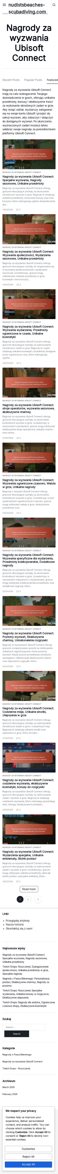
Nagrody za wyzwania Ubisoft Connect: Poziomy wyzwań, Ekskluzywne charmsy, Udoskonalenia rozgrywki (28, 637)
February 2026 (9, 1094)
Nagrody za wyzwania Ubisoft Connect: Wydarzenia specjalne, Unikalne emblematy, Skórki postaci (28, 855)
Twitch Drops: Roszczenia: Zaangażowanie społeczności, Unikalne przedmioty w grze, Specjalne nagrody (25, 970)
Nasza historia (15, 924)
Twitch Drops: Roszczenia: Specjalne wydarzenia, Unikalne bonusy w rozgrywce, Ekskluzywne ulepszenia (25, 994)
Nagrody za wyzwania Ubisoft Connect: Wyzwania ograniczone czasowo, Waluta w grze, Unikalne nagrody (29, 483)
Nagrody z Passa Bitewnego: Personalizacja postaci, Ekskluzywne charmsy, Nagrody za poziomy (25, 982)
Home (5, 13)
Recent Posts (10, 80)
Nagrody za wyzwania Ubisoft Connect (21, 172)
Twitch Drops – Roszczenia (16, 1068)
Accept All (28, 1164)
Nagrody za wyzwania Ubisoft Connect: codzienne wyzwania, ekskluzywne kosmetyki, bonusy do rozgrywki (28, 783)
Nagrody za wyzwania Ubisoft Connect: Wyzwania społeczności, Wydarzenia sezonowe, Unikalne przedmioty (28, 255)
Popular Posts (33, 80)
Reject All (28, 1156)
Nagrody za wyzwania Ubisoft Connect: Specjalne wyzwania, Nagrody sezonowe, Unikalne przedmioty (28, 180)
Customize (28, 1148)
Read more (29, 889)
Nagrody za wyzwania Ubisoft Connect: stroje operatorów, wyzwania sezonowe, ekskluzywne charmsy (28, 408)
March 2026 (8, 1087)
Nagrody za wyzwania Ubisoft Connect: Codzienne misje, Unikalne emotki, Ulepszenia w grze (28, 712)
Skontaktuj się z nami (19, 928)
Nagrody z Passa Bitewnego (17, 1054)
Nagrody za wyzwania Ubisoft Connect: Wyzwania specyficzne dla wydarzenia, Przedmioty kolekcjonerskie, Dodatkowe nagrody (28, 560)
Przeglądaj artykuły (18, 920)
